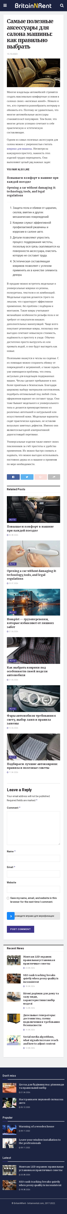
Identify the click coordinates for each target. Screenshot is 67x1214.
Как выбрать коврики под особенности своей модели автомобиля (27, 671)
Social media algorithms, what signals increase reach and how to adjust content (40, 1040)
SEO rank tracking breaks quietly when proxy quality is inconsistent (40, 978)
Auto (12, 519)
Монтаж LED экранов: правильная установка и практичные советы (39, 960)
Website (11, 882)
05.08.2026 (13, 535)
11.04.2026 (13, 772)
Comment (14, 808)
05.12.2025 (25, 1107)
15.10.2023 (12, 54)
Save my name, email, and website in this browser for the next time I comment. (33, 900)
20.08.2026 (25, 1175)
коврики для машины (19, 148)
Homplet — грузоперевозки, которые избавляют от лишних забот (30, 623)
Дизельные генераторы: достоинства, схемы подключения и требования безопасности (41, 1020)
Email (11, 867)
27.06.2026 (13, 631)
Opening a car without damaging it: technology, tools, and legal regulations (31, 191)
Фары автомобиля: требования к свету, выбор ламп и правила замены (31, 719)
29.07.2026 (13, 583)
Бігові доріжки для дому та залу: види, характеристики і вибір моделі (41, 998)
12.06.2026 (13, 728)
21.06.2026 (13, 680)
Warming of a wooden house (36, 1126)
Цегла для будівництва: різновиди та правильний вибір (41, 1086)
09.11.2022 (25, 1131)
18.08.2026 (25, 1189)
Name (11, 851)
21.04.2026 (25, 1092)
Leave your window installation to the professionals (40, 1141)
